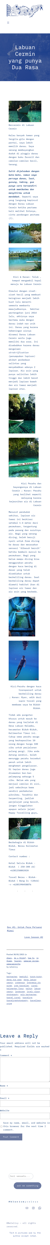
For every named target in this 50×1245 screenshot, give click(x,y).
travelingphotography (17, 1000)
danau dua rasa (14, 979)
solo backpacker (28, 994)
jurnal (34, 985)
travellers (35, 1000)
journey (17, 961)
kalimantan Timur (15, 988)
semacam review (31, 961)
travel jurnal (13, 997)
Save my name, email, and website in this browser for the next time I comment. (26, 1126)
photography (12, 994)
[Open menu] (8, 22)
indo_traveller (21, 985)
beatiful (23, 976)
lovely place (33, 991)
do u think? (20, 958)
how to (31, 958)
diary (9, 958)
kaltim (29, 988)
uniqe (9, 1003)
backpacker (12, 976)
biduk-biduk (36, 976)
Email (4, 1098)
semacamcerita (13, 964)
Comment (6, 1055)
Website (4, 1110)
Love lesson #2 (33, 937)
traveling (27, 997)
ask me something (27, 1185)
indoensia (20, 982)
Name (4, 1085)
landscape (20, 991)
